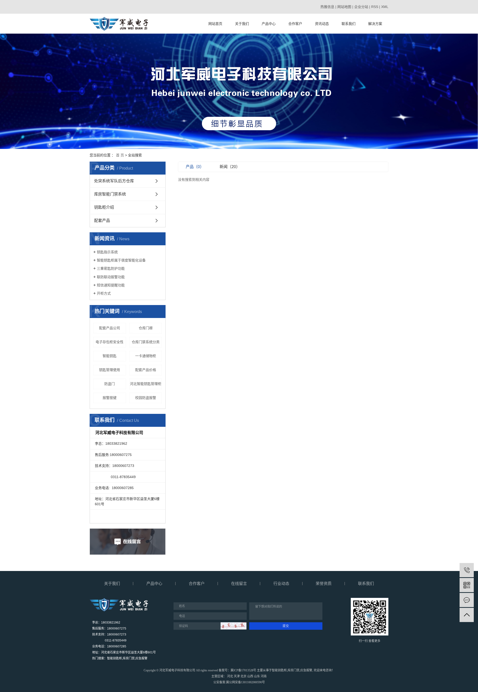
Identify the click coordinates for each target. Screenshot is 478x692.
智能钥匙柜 (279, 670)
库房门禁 (293, 670)
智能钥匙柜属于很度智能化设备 (121, 260)
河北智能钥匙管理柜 (145, 384)
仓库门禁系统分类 (146, 342)
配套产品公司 (109, 328)
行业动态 (281, 583)
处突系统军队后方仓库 (114, 181)
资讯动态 (322, 24)
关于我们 (242, 24)
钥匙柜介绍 (104, 207)
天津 (237, 676)
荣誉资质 (324, 583)
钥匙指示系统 (107, 252)
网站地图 (344, 7)
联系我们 (349, 24)
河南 (264, 676)
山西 (250, 676)
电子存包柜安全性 (109, 342)
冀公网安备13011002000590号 (245, 682)
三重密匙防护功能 (111, 268)
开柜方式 (104, 293)
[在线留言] (467, 600)
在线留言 (239, 583)
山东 (257, 676)
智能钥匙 (110, 356)
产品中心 (269, 24)
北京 (243, 676)
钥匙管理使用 (109, 370)
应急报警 (306, 670)
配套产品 (102, 220)
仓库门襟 (146, 328)
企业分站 (361, 7)
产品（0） (195, 167)
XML (384, 7)
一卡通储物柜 (145, 356)
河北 (230, 676)
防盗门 (109, 384)
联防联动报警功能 (111, 277)
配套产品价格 (145, 370)
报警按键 (110, 398)
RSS (374, 7)
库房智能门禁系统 (110, 194)
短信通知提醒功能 (111, 285)
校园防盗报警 (145, 398)
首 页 (120, 155)
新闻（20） (230, 167)
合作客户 (295, 24)
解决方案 (375, 24)
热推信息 (327, 7)
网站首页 (215, 24)
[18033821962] (467, 570)
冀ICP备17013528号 (243, 670)
